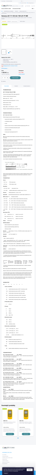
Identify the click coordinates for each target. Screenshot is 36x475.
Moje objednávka (4, 463)
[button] (18, 438)
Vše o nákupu (3, 1)
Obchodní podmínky (9, 1)
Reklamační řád (4, 459)
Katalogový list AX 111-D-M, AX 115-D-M (10, 65)
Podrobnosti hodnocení (14, 21)
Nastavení (6, 473)
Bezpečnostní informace (5, 462)
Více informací (15, 471)
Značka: (22, 21)
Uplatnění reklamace (5, 460)
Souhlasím (29, 469)
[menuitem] (6, 8)
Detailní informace (4, 68)
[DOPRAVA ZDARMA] (10, 414)
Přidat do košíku (15, 77)
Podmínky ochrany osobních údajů (7, 457)
